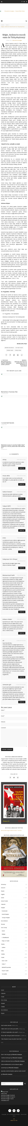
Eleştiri (2, 891)
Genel (7, 25)
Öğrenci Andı (10, 350)
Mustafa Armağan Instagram (8, 1097)
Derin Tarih (4, 960)
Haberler (3, 904)
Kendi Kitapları (5, 914)
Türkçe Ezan (18, 350)
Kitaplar (3, 907)
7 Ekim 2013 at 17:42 (21, 575)
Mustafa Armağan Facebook (8, 1095)
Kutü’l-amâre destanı (6, 1025)
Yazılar (2, 957)
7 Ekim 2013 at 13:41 (21, 561)
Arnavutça (3, 884)
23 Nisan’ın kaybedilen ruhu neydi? (9, 1032)
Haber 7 (4, 964)
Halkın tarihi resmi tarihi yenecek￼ (9, 1028)
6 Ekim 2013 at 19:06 (21, 491)
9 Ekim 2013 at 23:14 (21, 619)
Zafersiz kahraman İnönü (7, 1061)
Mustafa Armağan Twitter (7, 1098)
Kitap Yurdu (4, 1093)
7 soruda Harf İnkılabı (7, 423)
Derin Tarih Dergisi (5, 1054)
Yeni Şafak (4, 974)
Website (3, 721)
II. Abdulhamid (5, 937)
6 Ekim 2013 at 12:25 (21, 459)
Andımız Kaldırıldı (9, 347)
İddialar (3, 934)
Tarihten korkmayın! (6, 1057)
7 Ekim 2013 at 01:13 (21, 506)
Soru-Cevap (4, 927)
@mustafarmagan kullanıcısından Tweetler (11, 830)
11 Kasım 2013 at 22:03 (20, 684)
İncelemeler (5, 911)
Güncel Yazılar (4, 901)
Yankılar (3, 954)
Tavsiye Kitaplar (6, 917)
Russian (3, 924)
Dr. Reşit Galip (19, 347)
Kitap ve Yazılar (5, 940)
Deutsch (3, 887)
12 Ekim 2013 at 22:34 (20, 640)
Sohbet (3, 947)
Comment (3, 727)
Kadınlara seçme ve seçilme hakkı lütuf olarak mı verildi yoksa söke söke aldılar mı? (13, 446)
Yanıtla (21, 468)
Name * (3, 710)
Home (2, 25)
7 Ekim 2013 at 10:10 (21, 537)
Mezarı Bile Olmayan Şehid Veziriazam (10, 1035)
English (3, 894)
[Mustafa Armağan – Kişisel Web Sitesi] (14, 11)
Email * (3, 716)
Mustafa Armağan (17, 40)
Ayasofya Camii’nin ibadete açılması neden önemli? (13, 1071)
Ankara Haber (7, 619)
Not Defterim (4, 921)
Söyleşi (2, 944)
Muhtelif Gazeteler (6, 967)
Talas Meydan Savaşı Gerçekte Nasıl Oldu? (11, 1039)
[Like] (6, 354)
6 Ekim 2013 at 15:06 (21, 475)
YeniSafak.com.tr (5, 1100)
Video (2, 950)
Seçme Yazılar (5, 970)
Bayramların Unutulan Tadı (9, 392)
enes (4, 538)
